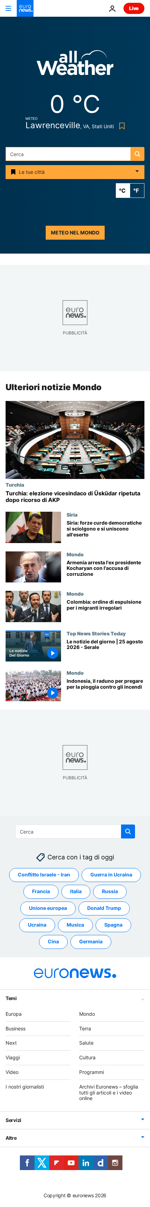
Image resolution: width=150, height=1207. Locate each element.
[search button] (137, 154)
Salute (86, 1043)
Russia (110, 891)
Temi (11, 998)
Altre (11, 1138)
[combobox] (75, 154)
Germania (91, 941)
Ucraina (37, 925)
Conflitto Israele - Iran (44, 874)
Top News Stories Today (96, 633)
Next (11, 1043)
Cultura (87, 1057)
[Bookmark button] (121, 126)
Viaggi (13, 1057)
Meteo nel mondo (75, 232)
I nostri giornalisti (25, 1087)
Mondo (75, 554)
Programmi (91, 1072)
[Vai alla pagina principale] (25, 8)
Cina (53, 941)
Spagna (113, 925)
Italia (76, 891)
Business (15, 1028)
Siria (72, 514)
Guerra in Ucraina (111, 874)
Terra (85, 1028)
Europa (14, 1014)
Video (12, 1072)
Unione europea (48, 908)
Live (134, 8)
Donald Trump (104, 908)
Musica (75, 925)
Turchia (15, 484)
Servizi (13, 1120)
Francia (41, 891)
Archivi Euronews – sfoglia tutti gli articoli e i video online (108, 1092)
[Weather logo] (75, 65)
